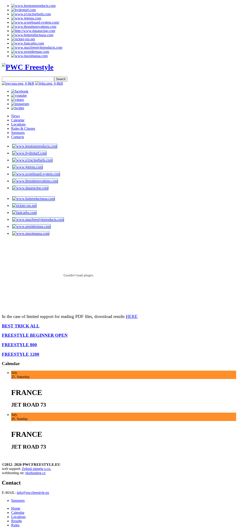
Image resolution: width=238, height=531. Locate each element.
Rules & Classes (23, 128)
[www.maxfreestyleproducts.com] (36, 47)
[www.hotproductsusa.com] (32, 35)
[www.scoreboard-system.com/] (35, 22)
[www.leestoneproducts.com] (33, 6)
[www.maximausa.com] (29, 56)
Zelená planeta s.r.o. (36, 469)
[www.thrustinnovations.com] (33, 27)
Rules (15, 525)
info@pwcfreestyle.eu (33, 493)
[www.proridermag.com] (30, 52)
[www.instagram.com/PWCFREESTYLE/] (20, 104)
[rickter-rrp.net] (23, 39)
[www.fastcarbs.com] (27, 43)
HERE (132, 316)
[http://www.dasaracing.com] (33, 31)
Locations (18, 124)
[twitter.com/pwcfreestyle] (17, 108)
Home (15, 508)
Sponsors (18, 133)
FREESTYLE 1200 (20, 354)
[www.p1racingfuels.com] (31, 14)
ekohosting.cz (35, 473)
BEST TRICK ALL (21, 326)
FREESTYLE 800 (19, 344)
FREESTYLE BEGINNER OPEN (35, 335)
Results (16, 521)
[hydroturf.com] (23, 10)
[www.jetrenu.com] (26, 18)
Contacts (17, 137)
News (15, 116)
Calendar (17, 120)
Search (61, 79)
